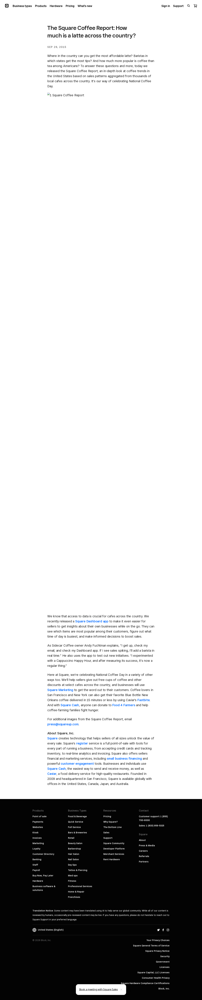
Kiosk (36, 832)
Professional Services (80, 886)
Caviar (51, 774)
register (82, 743)
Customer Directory (43, 854)
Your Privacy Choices (158, 940)
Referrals (144, 856)
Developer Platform (114, 848)
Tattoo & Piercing (77, 870)
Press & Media (147, 845)
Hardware (38, 881)
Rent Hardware (111, 859)
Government (162, 961)
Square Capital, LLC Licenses (153, 972)
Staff (35, 865)
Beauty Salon (75, 843)
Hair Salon (73, 854)
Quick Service (75, 822)
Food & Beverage (77, 816)
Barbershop (74, 848)
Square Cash (70, 705)
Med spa (72, 875)
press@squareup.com (62, 724)
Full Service (74, 827)
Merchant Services (113, 854)
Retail (71, 838)
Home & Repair (76, 891)
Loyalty (36, 848)
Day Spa (72, 865)
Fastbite (143, 700)
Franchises (74, 897)
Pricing (107, 816)
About (142, 840)
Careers (143, 851)
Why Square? (110, 822)
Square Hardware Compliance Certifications (145, 983)
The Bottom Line (112, 827)
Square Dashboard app (91, 621)
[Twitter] (158, 930)
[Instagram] (167, 930)
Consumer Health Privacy (155, 978)
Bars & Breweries (77, 832)
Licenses (164, 967)
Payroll (36, 870)
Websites (38, 827)
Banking (37, 859)
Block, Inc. (163, 988)
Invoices (37, 838)
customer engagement (77, 763)
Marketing (38, 843)
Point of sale (40, 816)
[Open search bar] (188, 5)
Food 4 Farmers (123, 705)
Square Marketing (60, 690)
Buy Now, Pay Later (43, 875)
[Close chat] (121, 989)
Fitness (72, 881)
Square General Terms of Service (151, 945)
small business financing (124, 758)
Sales (106, 832)
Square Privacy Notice (157, 951)
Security (164, 956)
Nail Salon (73, 859)
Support (107, 838)
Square (52, 738)
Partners (144, 861)
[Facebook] (163, 930)
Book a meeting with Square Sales (98, 989)
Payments (38, 822)
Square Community (113, 843)
